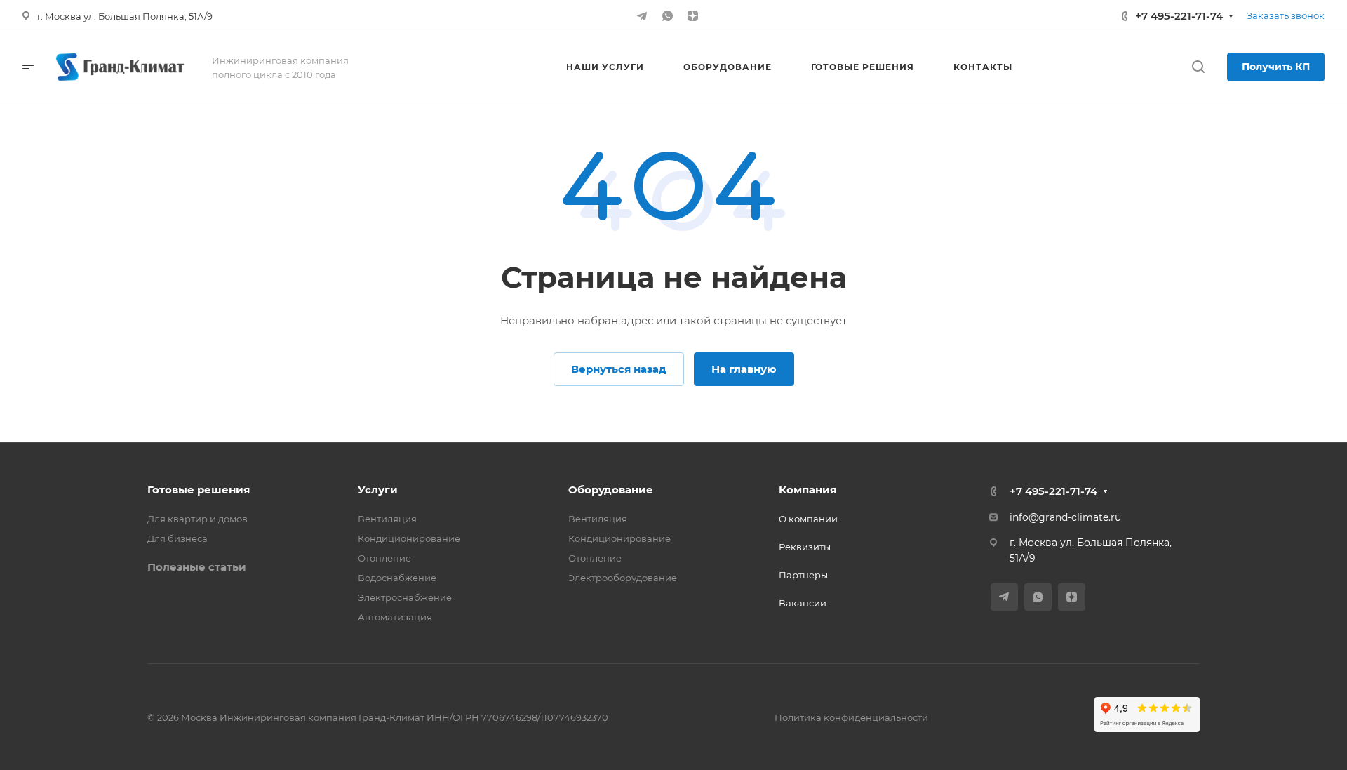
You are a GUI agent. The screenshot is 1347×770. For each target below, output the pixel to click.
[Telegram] (642, 16)
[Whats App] (667, 16)
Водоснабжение (397, 577)
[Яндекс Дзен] (692, 16)
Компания (807, 489)
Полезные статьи (196, 566)
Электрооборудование (622, 577)
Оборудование (610, 489)
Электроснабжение (405, 597)
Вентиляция (387, 518)
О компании (808, 518)
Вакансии (802, 603)
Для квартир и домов (197, 518)
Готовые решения (198, 489)
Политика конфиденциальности (851, 717)
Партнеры (803, 574)
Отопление (384, 558)
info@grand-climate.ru (1065, 517)
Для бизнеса (177, 538)
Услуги (378, 489)
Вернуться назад (618, 369)
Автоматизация (395, 617)
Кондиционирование (409, 538)
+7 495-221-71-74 (1179, 15)
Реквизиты (805, 546)
